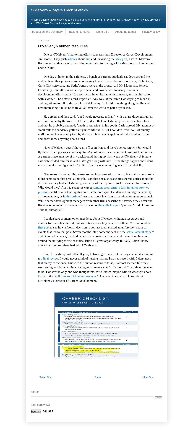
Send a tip (102, 31)
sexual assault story (138, 232)
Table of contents (79, 31)
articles (72, 59)
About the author (125, 31)
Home (97, 377)
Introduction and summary (46, 31)
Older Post (148, 377)
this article (73, 196)
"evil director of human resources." (76, 276)
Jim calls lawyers (109, 205)
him (87, 59)
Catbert (43, 276)
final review (50, 258)
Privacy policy (151, 31)
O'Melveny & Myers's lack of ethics (59, 10)
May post (121, 59)
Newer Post (45, 377)
